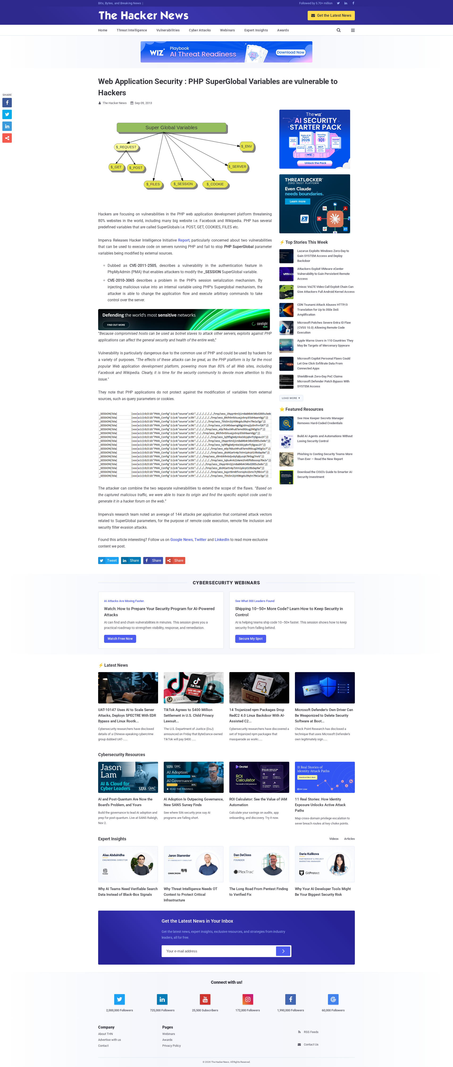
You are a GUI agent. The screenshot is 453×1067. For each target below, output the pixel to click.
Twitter (200, 539)
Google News (181, 539)
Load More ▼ (291, 398)
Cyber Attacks (200, 30)
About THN (105, 1034)
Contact (103, 1045)
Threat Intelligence (132, 30)
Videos (334, 839)
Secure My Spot (251, 638)
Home (102, 30)
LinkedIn (222, 539)
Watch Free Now (120, 638)
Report (183, 240)
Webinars (227, 30)
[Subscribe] (283, 951)
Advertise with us (109, 1040)
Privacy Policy (171, 1045)
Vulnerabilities (168, 30)
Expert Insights (256, 30)
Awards (283, 30)
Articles (349, 839)
